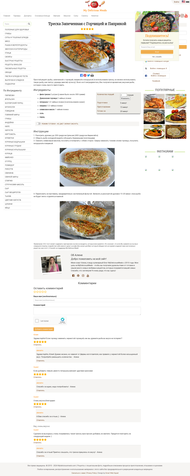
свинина (9, 173)
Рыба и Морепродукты (16, 45)
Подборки (10, 84)
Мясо (7, 41)
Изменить (125, 98)
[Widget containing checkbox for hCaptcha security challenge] (50, 321)
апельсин (10, 99)
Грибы (8, 34)
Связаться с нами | (79, 473)
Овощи (8, 72)
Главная (6, 16)
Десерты (28, 16)
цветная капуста (13, 200)
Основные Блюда (42, 16)
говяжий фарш (12, 115)
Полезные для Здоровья (17, 30)
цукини (8, 204)
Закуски (66, 16)
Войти (176, 2)
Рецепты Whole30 (13, 65)
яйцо (7, 208)
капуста (9, 130)
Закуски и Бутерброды (16, 49)
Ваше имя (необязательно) (45, 296)
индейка (9, 123)
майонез (9, 157)
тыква (8, 196)
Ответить (37, 345)
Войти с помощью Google (158, 61)
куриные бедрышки (15, 142)
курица (8, 154)
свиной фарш (11, 177)
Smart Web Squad (111, 473)
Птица (8, 53)
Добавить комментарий (44, 329)
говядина (9, 111)
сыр (7, 188)
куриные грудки (13, 146)
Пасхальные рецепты (15, 68)
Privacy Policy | (92, 473)
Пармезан (9, 95)
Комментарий (39, 305)
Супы (76, 16)
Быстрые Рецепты (14, 61)
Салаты (84, 16)
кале (7, 126)
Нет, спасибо (157, 57)
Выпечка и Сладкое (14, 80)
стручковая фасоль (14, 185)
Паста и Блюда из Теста (16, 76)
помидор (9, 165)
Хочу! (157, 52)
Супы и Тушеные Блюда (16, 37)
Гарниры (17, 16)
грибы (8, 119)
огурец (8, 161)
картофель (10, 134)
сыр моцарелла (12, 192)
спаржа (8, 181)
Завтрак (56, 16)
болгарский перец (14, 103)
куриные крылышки (15, 150)
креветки (9, 138)
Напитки (94, 16)
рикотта (9, 169)
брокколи (10, 107)
